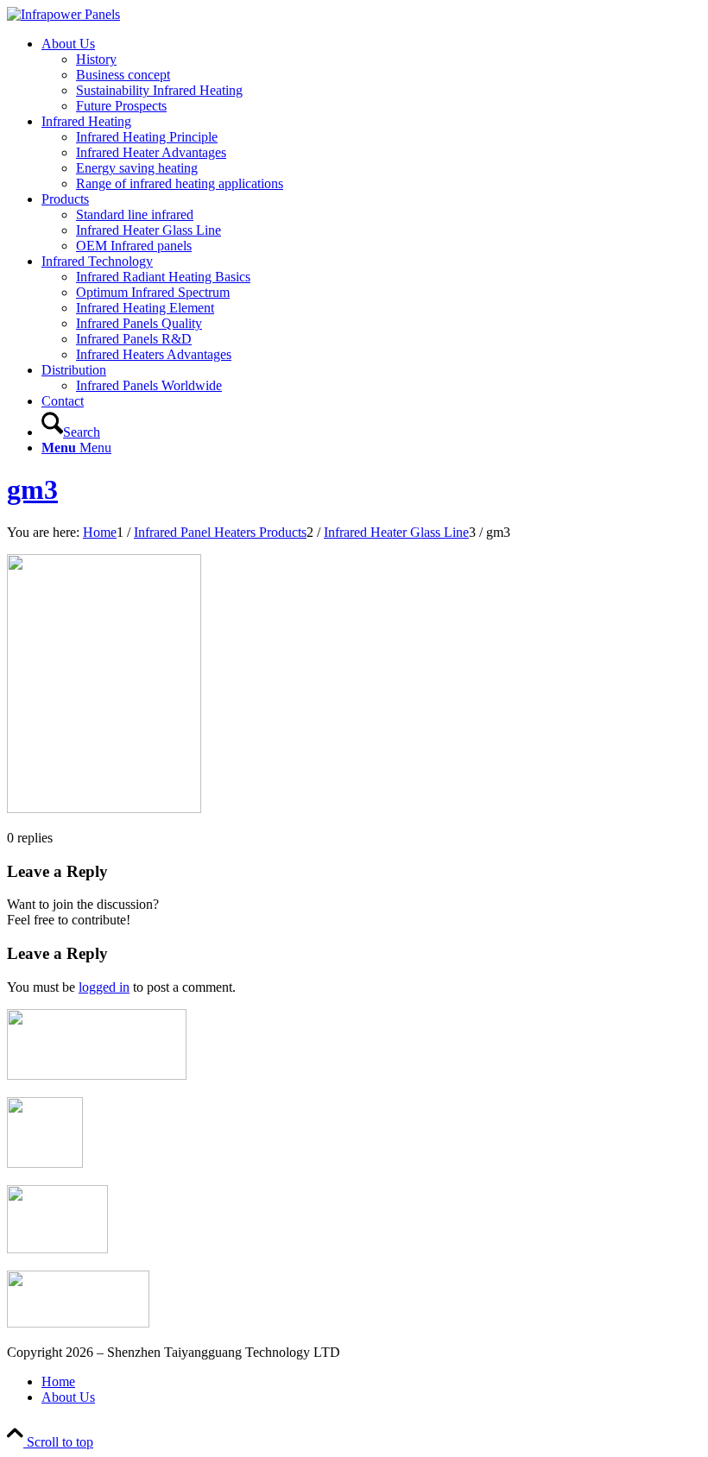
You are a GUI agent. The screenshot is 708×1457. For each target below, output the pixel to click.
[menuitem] (371, 75)
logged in (104, 987)
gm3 (32, 489)
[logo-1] (63, 14)
